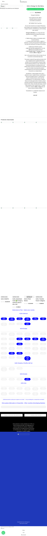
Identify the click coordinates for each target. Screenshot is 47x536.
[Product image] (6, 250)
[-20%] (6, 164)
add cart (35, 95)
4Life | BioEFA (5, 299)
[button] (3, 532)
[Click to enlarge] (3, 25)
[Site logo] (23, 1)
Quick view (2, 294)
